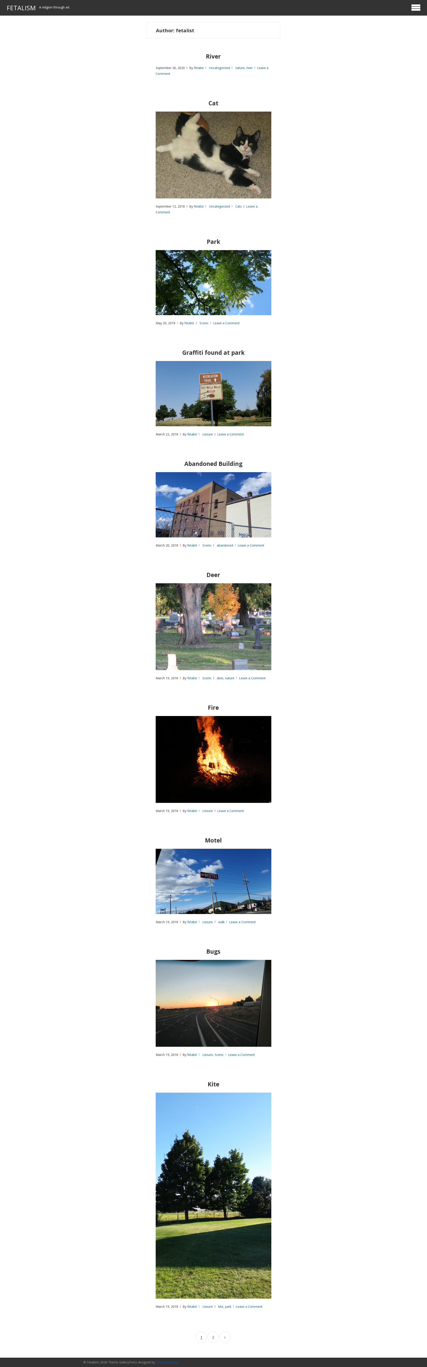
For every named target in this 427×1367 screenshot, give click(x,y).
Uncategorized (219, 68)
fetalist (199, 68)
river (249, 68)
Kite (213, 1084)
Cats (238, 206)
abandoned (225, 545)
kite (220, 1306)
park (228, 1306)
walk (221, 922)
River (213, 56)
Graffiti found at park (213, 353)
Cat (213, 103)
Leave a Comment (226, 323)
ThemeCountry (166, 1362)
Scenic (204, 323)
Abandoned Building (213, 464)
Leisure (207, 434)
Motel (213, 840)
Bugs (213, 951)
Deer (213, 575)
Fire (213, 708)
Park (213, 242)
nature (240, 68)
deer (220, 678)
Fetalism (21, 8)
